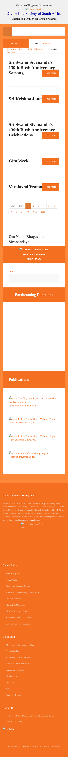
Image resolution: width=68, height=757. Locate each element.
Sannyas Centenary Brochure (18, 623)
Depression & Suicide (15, 669)
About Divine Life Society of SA (20, 644)
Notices (9, 688)
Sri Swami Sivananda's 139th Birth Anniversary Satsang (32, 67)
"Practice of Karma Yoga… (22, 456)
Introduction (52, 49)
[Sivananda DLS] (34, 8)
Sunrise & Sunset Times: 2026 (19, 663)
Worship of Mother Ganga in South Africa (23, 592)
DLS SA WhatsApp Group (17, 611)
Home (36, 43)
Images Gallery (12, 579)
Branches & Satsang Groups (18, 586)
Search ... (14, 271)
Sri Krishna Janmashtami (33, 98)
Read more (50, 73)
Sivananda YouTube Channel (18, 617)
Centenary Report (13, 695)
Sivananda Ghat (12, 651)
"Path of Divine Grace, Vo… (23, 422)
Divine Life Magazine (15, 604)
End (43, 211)
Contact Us (10, 682)
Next (35, 211)
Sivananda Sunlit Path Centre (18, 657)
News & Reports (13, 573)
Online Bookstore (13, 598)
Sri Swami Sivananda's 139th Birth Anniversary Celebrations (32, 129)
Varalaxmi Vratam (26, 186)
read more (35, 519)
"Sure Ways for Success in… (24, 405)
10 (27, 211)
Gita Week (18, 160)
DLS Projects (11, 676)
